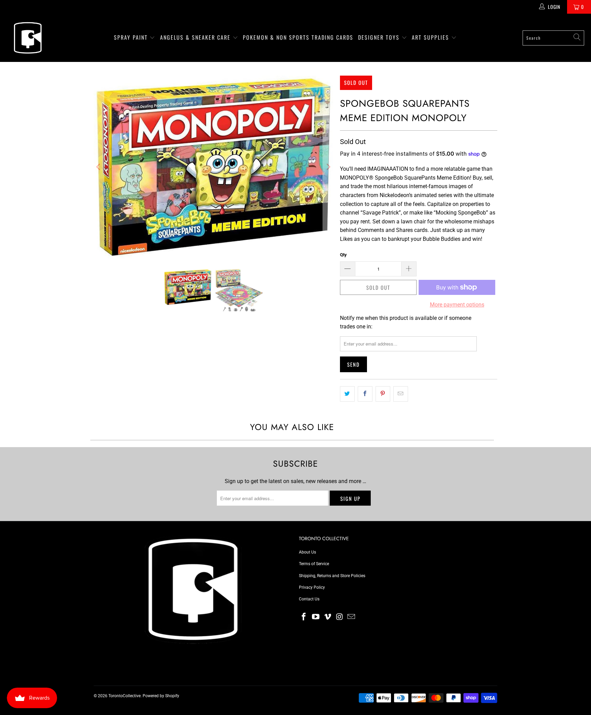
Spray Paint (132, 37)
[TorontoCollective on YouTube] (316, 617)
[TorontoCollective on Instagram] (339, 617)
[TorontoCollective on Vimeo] (328, 617)
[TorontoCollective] (27, 37)
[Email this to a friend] (400, 394)
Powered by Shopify (161, 695)
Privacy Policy (312, 587)
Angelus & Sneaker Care (195, 37)
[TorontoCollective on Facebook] (304, 617)
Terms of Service (314, 563)
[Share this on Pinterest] (383, 394)
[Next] (328, 167)
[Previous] (98, 167)
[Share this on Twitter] (347, 394)
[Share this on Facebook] (365, 394)
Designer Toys (380, 37)
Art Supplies (431, 37)
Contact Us (309, 599)
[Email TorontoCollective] (351, 617)
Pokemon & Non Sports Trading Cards (298, 37)
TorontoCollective (124, 695)
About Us (307, 552)
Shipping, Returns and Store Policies (332, 575)
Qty (343, 254)
